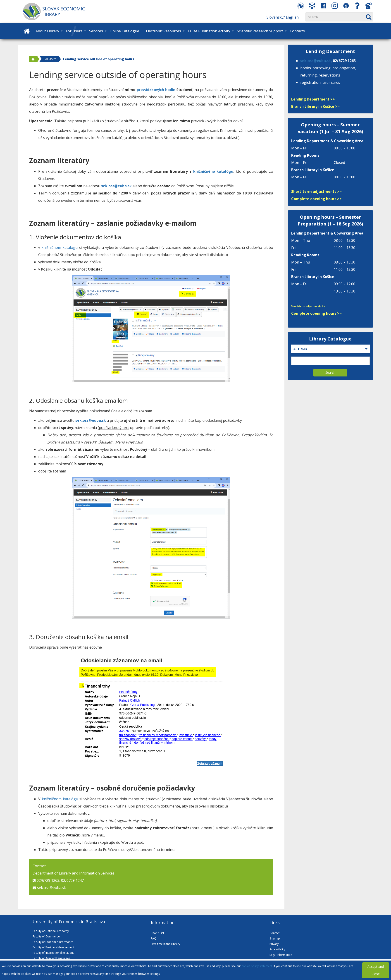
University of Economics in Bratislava (69, 921)
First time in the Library (165, 944)
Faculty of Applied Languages (51, 958)
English (292, 17)
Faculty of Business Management (53, 947)
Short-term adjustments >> (316, 191)
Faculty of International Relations (53, 953)
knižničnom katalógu (59, 247)
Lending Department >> (313, 99)
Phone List (157, 933)
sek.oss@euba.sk (116, 185)
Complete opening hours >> (316, 198)
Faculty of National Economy (51, 931)
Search (330, 372)
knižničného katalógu (213, 171)
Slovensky (275, 17)
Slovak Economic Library (60, 11)
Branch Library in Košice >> (315, 106)
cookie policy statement (257, 966)
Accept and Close (375, 970)
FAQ (153, 938)
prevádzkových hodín (156, 89)
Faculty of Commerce (46, 936)
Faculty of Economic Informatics (53, 942)
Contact (274, 933)
